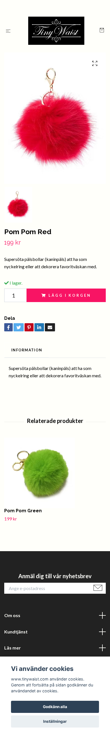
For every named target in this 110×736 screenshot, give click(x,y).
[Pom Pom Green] (55, 473)
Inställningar (55, 721)
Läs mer (12, 647)
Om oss (12, 615)
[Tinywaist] (56, 31)
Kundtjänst (16, 631)
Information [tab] (26, 350)
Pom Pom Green (23, 510)
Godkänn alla (55, 706)
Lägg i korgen (70, 295)
